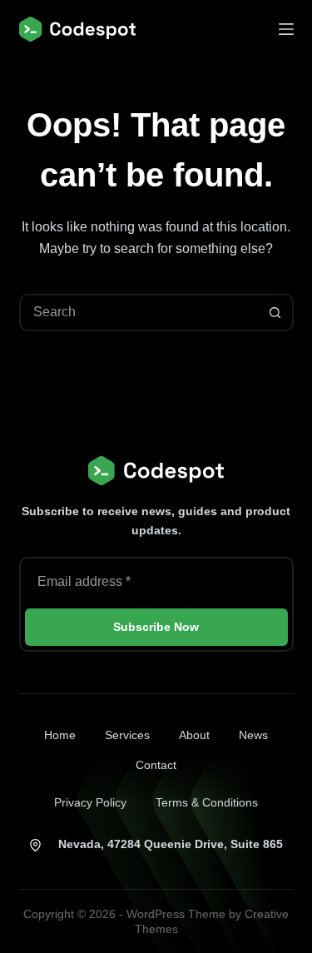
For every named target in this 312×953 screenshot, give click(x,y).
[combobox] (139, 312)
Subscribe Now (156, 626)
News (253, 735)
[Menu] (286, 29)
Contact (156, 765)
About (194, 735)
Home (60, 735)
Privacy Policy (90, 802)
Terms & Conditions (207, 802)
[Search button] (275, 312)
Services (127, 735)
